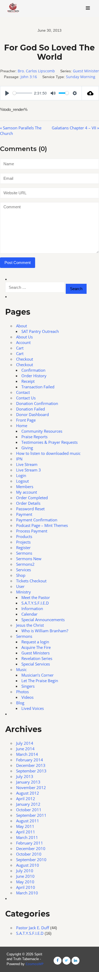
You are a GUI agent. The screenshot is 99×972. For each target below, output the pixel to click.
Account (23, 342)
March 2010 (27, 892)
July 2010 (24, 870)
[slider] (22, 93)
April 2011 (25, 831)
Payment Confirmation (36, 519)
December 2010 (30, 848)
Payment (24, 514)
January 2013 (28, 782)
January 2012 (28, 804)
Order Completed (32, 497)
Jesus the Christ (30, 625)
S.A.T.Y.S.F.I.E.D (35, 603)
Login (21, 475)
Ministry (23, 591)
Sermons (24, 553)
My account (26, 492)
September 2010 (31, 859)
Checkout (24, 359)
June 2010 (25, 876)
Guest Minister (86, 70)
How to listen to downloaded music (48, 453)
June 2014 (25, 748)
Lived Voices (32, 708)
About (21, 325)
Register (23, 547)
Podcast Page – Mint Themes (42, 525)
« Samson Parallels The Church (20, 130)
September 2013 (31, 770)
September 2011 (31, 815)
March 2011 (27, 837)
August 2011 (27, 820)
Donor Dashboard (32, 414)
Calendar (29, 614)
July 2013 (24, 776)
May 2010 (25, 881)
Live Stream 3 (28, 470)
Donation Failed (30, 409)
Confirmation (33, 370)
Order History (33, 375)
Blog (20, 702)
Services (23, 569)
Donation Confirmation (37, 403)
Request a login (35, 641)
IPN (19, 458)
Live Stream (26, 464)
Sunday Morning (80, 76)
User (20, 586)
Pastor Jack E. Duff (32, 927)
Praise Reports (34, 436)
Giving (27, 447)
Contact (23, 392)
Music (21, 669)
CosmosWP (35, 963)
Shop (20, 575)
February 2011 (29, 843)
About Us (24, 336)
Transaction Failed (37, 386)
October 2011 (28, 809)
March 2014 (27, 754)
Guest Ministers (35, 652)
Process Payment (31, 531)
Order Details (28, 503)
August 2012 (27, 793)
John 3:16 (29, 76)
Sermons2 (25, 564)
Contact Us (26, 397)
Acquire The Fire (36, 647)
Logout (22, 481)
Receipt (28, 381)
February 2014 (29, 759)
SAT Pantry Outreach (40, 331)
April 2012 (25, 798)
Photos (22, 691)
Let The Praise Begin (39, 680)
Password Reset (30, 508)
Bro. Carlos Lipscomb (36, 70)
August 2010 (27, 865)
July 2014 (24, 743)
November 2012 (31, 787)
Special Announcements (43, 619)
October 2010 (28, 854)
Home (21, 425)
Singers (28, 686)
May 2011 (25, 826)
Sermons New (28, 558)
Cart (19, 348)
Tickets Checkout (31, 580)
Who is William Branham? (44, 630)
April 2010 (25, 887)
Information (32, 608)
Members (24, 486)
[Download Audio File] (90, 93)
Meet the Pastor (35, 597)
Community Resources (41, 431)
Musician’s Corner (37, 675)
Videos (27, 697)
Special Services (35, 664)
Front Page (26, 420)
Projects (23, 542)
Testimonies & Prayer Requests (49, 442)
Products (24, 536)
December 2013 (30, 765)
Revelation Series (36, 658)
